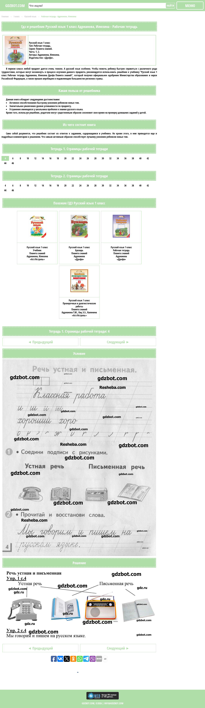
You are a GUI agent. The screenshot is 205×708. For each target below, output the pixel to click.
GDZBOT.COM (15, 5)
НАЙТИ (170, 5)
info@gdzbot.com (113, 703)
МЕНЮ (190, 5)
